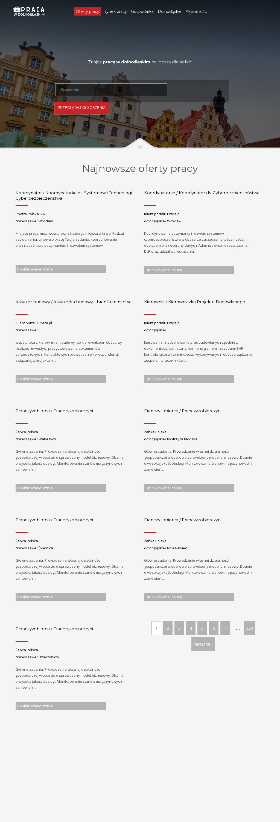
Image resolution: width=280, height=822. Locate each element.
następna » (203, 644)
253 (249, 628)
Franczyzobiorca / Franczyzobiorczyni (54, 410)
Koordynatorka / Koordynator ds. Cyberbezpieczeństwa (201, 192)
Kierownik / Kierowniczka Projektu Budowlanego (194, 301)
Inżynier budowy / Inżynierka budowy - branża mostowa (74, 301)
